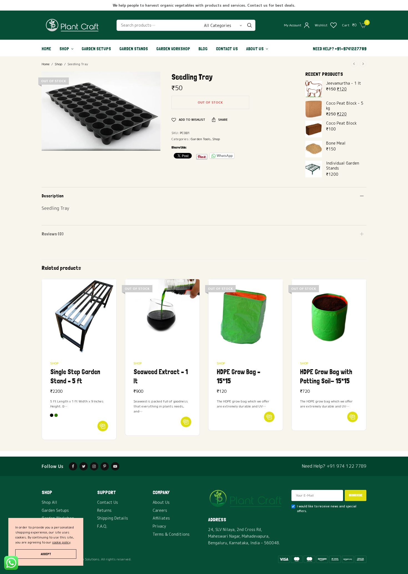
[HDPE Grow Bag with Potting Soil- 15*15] (329, 316)
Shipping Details (112, 518)
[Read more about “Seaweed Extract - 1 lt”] (186, 422)
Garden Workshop (173, 48)
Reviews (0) (53, 233)
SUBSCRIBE (355, 495)
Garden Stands (133, 48)
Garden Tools (201, 139)
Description (53, 195)
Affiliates (161, 518)
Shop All (49, 502)
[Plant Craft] (72, 25)
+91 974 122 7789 (346, 466)
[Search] (249, 25)
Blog (203, 48)
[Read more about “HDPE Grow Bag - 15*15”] (269, 417)
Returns (104, 510)
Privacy (159, 526)
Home (46, 48)
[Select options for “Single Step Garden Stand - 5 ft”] (102, 426)
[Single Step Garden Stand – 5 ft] (79, 316)
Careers (160, 510)
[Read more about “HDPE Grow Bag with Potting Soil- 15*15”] (352, 417)
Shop (64, 48)
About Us (255, 48)
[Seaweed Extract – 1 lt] (162, 316)
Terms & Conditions (171, 534)
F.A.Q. (102, 526)
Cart (345, 25)
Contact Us (227, 48)
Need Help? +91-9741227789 (339, 48)
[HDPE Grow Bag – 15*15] (245, 316)
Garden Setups (96, 48)
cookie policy (61, 542)
